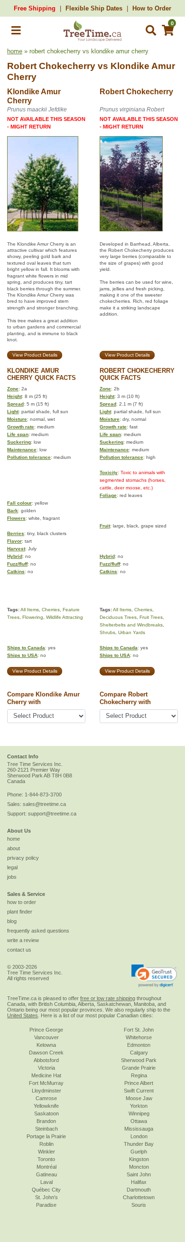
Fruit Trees (151, 617)
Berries (15, 533)
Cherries (51, 609)
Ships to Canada (26, 647)
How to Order (151, 8)
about (13, 848)
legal (12, 867)
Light (12, 411)
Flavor (14, 541)
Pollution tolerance (29, 457)
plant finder (19, 911)
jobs (12, 877)
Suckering (19, 442)
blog (12, 921)
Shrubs (107, 632)
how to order (21, 902)
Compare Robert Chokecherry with (125, 698)
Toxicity (109, 472)
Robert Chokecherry (51, 66)
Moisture (17, 419)
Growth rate (20, 426)
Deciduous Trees (118, 617)
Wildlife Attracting (64, 617)
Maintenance (22, 449)
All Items (29, 609)
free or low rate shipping (107, 998)
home (14, 51)
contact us (19, 950)
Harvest (16, 548)
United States (22, 1015)
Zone (12, 388)
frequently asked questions (38, 931)
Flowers (16, 518)
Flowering (32, 617)
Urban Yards (131, 632)
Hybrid (14, 556)
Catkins (16, 571)
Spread (15, 404)
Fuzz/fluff (17, 563)
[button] (16, 32)
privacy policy (23, 858)
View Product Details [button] (34, 355)
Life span (17, 434)
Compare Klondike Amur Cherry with (43, 698)
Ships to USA (22, 655)
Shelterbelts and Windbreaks (131, 624)
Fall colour (19, 503)
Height (14, 396)
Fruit (105, 525)
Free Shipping (35, 8)
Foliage (108, 495)
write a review (23, 940)
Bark (12, 510)
